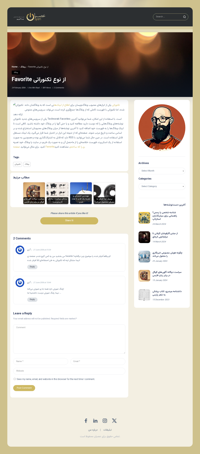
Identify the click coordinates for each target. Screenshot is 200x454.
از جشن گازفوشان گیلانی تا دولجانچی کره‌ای (165, 235)
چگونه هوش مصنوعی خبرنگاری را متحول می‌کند (167, 254)
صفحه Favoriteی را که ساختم (48, 147)
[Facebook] (86, 421)
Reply (32, 267)
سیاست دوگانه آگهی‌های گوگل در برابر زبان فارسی (167, 273)
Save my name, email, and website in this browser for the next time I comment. (56, 379)
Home (15, 67)
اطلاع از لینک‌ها (62, 105)
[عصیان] (29, 17)
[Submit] (184, 17)
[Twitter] (114, 421)
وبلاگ (22, 67)
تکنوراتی (116, 105)
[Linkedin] (95, 421)
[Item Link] (144, 218)
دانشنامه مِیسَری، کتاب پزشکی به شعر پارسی (167, 293)
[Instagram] (105, 421)
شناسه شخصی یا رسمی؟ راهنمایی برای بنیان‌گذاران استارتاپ (164, 216)
